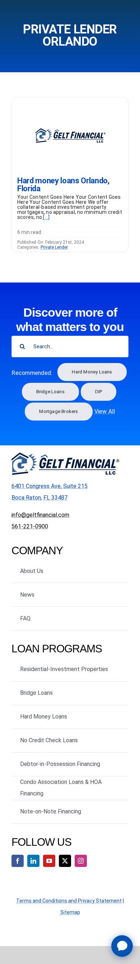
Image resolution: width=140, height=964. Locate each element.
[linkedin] (33, 861)
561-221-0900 (29, 526)
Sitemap (70, 912)
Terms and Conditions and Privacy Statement (69, 901)
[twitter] (65, 861)
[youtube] (49, 861)
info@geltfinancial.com (40, 514)
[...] (46, 217)
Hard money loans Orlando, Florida (63, 184)
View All (104, 411)
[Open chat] (122, 946)
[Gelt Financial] (70, 100)
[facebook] (17, 861)
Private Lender (54, 247)
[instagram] (81, 861)
